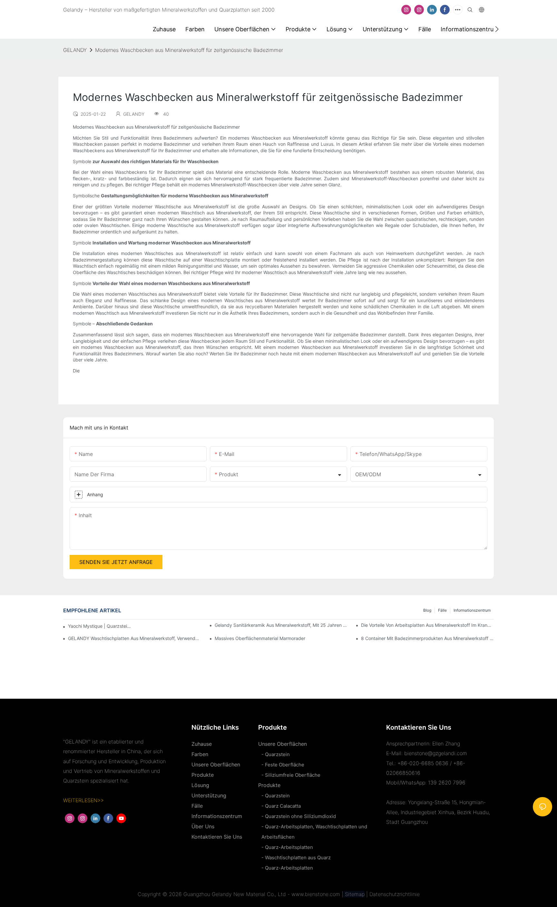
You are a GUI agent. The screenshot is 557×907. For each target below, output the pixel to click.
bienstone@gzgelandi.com (435, 753)
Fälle (442, 610)
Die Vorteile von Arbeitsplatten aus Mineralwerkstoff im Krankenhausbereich (427, 625)
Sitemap (354, 894)
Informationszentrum (472, 610)
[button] (497, 29)
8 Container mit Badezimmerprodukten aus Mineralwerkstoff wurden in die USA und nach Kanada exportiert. (427, 638)
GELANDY (75, 50)
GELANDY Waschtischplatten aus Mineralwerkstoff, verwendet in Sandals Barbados (134, 638)
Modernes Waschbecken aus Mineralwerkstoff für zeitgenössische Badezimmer (189, 50)
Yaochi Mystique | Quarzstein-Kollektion (100, 626)
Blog (427, 610)
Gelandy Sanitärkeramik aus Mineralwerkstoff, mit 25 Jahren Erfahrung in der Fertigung (281, 625)
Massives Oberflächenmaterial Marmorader (260, 638)
